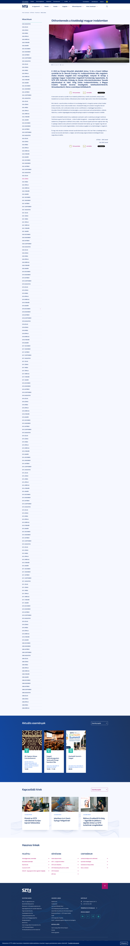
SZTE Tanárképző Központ (28, 927)
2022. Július (25, 175)
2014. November (26, 460)
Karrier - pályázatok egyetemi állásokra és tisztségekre (63, 920)
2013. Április (25, 519)
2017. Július (25, 361)
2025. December (26, 48)
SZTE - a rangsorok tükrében (57, 861)
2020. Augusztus (26, 247)
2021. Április (25, 222)
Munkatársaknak (56, 1)
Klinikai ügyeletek (55, 932)
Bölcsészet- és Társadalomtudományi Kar (31, 906)
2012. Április (25, 556)
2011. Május (25, 590)
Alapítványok (54, 901)
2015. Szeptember (26, 429)
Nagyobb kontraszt (107, 2)
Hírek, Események (91, 6)
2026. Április (25, 36)
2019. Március (25, 299)
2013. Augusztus (26, 507)
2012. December (26, 531)
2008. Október (25, 686)
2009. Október (25, 649)
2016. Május (25, 404)
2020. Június (25, 253)
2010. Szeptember (26, 615)
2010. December (26, 606)
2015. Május (25, 442)
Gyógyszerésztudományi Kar (28, 915)
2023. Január (25, 157)
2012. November (26, 534)
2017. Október (25, 352)
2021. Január (25, 231)
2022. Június (43, 12)
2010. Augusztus (26, 618)
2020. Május (25, 256)
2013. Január (25, 528)
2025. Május (25, 70)
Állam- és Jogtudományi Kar (28, 901)
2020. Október (25, 240)
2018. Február (25, 339)
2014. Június (25, 476)
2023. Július (25, 138)
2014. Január (25, 491)
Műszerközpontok (76, 6)
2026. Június (25, 30)
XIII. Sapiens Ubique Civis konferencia (31, 757)
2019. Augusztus (26, 284)
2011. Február (25, 599)
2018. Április (25, 333)
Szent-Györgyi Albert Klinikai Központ (59, 927)
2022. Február (25, 191)
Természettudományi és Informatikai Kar (31, 929)
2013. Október (25, 500)
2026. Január (25, 45)
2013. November (26, 497)
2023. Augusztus (26, 135)
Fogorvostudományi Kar (27, 911)
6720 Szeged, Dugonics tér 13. (90, 901)
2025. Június (25, 67)
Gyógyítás (64, 6)
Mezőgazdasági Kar (26, 920)
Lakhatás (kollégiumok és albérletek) (89, 858)
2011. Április (25, 593)
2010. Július (25, 621)
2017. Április (25, 370)
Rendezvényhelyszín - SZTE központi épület (61, 913)
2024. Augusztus (26, 98)
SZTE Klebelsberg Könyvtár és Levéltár (60, 867)
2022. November (26, 163)
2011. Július (25, 584)
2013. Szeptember (26, 503)
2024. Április (25, 110)
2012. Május (25, 553)
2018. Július (25, 324)
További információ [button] (73, 943)
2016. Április (25, 407)
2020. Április (25, 259)
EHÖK (52, 915)
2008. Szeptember (26, 689)
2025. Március (25, 76)
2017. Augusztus (26, 358)
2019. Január (25, 305)
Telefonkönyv (86, 1)
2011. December (26, 568)
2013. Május (25, 516)
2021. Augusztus (26, 209)
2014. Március (25, 485)
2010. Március (25, 633)
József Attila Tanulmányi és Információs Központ (62, 911)
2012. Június (25, 550)
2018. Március (25, 336)
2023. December (26, 123)
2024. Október (25, 92)
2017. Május (25, 367)
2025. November (26, 51)
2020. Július (25, 250)
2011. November (26, 572)
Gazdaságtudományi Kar (27, 913)
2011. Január (25, 603)
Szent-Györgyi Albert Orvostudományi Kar (31, 925)
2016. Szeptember (26, 392)
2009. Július (25, 658)
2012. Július (25, 547)
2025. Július (25, 64)
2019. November (26, 274)
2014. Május (25, 479)
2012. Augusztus (26, 544)
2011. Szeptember (26, 578)
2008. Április (25, 702)
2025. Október (25, 55)
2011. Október (25, 575)
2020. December (26, 234)
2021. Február (25, 228)
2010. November (26, 609)
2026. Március (25, 39)
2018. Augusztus (26, 321)
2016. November (26, 386)
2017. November (26, 349)
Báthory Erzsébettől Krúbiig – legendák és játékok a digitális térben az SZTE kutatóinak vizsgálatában (94, 821)
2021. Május (25, 219)
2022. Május (25, 181)
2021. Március (25, 225)
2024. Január (25, 120)
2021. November (26, 200)
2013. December (26, 494)
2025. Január (25, 82)
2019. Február (25, 302)
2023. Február (25, 154)
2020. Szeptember (26, 243)
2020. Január (25, 268)
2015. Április (25, 445)
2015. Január (25, 454)
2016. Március (25, 411)
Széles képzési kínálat (56, 858)
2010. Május (25, 627)
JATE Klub (53, 874)
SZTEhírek (32, 12)
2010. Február (25, 637)
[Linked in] (82, 916)
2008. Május (25, 705)
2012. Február (25, 562)
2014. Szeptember (26, 466)
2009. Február (25, 674)
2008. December (26, 680)
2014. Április (25, 482)
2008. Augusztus (26, 692)
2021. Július (25, 212)
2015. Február (25, 451)
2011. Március (25, 596)
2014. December (26, 457)
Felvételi (32, 1)
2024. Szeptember (26, 95)
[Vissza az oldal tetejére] (105, 886)
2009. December (26, 643)
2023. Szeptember (26, 132)
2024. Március (25, 113)
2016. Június (25, 401)
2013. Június (25, 513)
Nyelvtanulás (25, 864)
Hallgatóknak (48, 1)
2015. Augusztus (26, 432)
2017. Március (25, 373)
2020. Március (25, 262)
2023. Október (25, 129)
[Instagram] (93, 916)
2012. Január (25, 565)
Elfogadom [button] (124, 943)
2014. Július (25, 472)
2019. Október (25, 277)
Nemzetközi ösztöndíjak (27, 861)
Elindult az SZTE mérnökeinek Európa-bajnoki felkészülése (33, 820)
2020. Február (25, 265)
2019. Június (25, 290)
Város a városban (85, 867)
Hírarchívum (37, 12)
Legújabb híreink (28, 814)
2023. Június (25, 141)
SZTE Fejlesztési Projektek (57, 918)
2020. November (26, 237)
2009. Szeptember (26, 652)
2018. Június (25, 327)
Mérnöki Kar (25, 922)
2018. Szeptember (26, 318)
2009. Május (25, 664)
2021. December (26, 197)
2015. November (26, 423)
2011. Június (25, 587)
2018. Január (25, 342)
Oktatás (46, 6)
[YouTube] (98, 916)
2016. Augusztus (26, 395)
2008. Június (25, 698)
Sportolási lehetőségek (86, 861)
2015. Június (25, 438)
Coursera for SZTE (26, 867)
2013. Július (25, 510)
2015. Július (25, 435)
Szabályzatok (54, 904)
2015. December (26, 420)
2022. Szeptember (26, 169)
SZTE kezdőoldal (25, 1)
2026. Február (25, 42)
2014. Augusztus (26, 469)
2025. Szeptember (26, 58)
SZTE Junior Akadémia (56, 864)
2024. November (26, 89)
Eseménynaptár (96, 723)
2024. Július (25, 101)
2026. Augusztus (26, 24)
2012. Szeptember (26, 541)
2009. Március (25, 671)
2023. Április (25, 147)
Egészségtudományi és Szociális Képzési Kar (32, 908)
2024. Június (25, 104)
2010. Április (25, 630)
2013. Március (25, 522)
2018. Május (25, 330)
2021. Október (25, 203)
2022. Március (25, 188)
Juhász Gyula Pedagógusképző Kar (29, 918)
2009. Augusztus (26, 655)
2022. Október (25, 166)
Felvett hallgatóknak (40, 1)
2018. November (26, 312)
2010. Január (25, 640)
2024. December (26, 86)
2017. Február (25, 377)
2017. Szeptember (26, 355)
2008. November (26, 683)
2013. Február (25, 525)
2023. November (26, 126)
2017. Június (25, 364)
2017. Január (25, 380)
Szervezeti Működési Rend (57, 906)
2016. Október (25, 389)
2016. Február (25, 414)
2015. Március (25, 448)
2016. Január (25, 417)
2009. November (26, 646)
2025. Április (25, 73)
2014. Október (25, 463)
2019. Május (25, 293)
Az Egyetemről (36, 6)
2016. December (26, 383)
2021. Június (25, 216)
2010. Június (25, 624)
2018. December (26, 308)
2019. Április (25, 296)
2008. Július (25, 695)
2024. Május (25, 107)
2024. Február (25, 116)
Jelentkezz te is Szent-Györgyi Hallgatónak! (62, 819)
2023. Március (25, 151)
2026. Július (25, 27)
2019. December (26, 271)
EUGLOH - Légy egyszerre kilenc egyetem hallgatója (33, 871)
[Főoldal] (25, 6)
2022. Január (25, 194)
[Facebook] (88, 916)
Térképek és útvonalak (88, 908)
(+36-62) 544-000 (87, 904)
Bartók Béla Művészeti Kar (28, 904)
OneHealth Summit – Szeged (75, 757)
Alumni (66, 1)
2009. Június (25, 661)
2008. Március (25, 708)
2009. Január (25, 677)
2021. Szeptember (26, 206)
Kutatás (55, 6)
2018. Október (25, 315)
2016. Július (25, 398)
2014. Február (25, 488)
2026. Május (25, 33)
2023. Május (25, 144)
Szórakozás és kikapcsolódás (87, 864)
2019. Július (25, 287)
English (102, 1)
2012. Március (25, 559)
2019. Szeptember (26, 281)
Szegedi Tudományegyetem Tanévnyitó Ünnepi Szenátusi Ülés (53, 759)
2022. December (26, 160)
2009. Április (25, 668)
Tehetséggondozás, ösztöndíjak (29, 858)
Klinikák (53, 930)
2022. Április (25, 185)
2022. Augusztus (26, 172)
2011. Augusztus (26, 581)
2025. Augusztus (26, 61)
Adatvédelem (95, 1)
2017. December (26, 346)
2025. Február (25, 79)
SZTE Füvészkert (55, 871)
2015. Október (25, 426)
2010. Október (25, 612)
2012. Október (25, 538)
